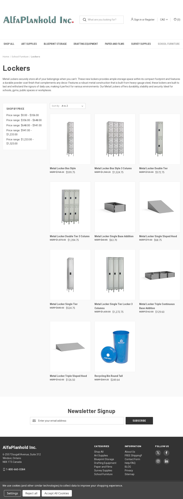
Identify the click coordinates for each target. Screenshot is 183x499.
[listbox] (73, 106)
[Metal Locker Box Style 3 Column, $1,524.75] (115, 139)
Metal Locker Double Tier (153, 168)
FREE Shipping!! (133, 455)
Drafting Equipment (86, 43)
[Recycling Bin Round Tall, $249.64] (115, 346)
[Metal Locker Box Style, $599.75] (70, 139)
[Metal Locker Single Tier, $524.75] (70, 274)
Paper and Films (114, 43)
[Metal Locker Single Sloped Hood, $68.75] (159, 207)
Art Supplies (29, 43)
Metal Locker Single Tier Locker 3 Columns (114, 306)
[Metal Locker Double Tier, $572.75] (159, 139)
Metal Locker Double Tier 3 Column (70, 236)
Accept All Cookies (56, 493)
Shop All (9, 43)
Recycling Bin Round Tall (109, 376)
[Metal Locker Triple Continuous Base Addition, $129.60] (159, 274)
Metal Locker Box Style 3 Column (113, 168)
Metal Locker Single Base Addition (114, 236)
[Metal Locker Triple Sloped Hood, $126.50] (70, 346)
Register (150, 19)
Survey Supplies (141, 43)
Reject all (31, 493)
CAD (163, 19)
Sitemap (129, 474)
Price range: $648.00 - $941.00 (24, 125)
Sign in (138, 19)
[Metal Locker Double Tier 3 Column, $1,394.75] (70, 207)
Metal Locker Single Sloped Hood (158, 236)
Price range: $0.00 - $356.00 (22, 115)
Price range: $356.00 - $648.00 (24, 120)
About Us (130, 451)
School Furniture (169, 43)
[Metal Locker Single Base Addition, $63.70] (115, 207)
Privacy (129, 470)
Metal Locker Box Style (63, 168)
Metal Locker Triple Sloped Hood (68, 376)
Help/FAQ (130, 463)
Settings (12, 493)
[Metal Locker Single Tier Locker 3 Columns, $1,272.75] (115, 274)
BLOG (128, 466)
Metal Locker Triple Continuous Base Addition (157, 306)
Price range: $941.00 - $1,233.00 (19, 132)
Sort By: (56, 106)
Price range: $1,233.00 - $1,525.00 (20, 141)
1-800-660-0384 (15, 469)
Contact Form (132, 459)
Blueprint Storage (55, 43)
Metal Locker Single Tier (64, 304)
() (178, 19)
